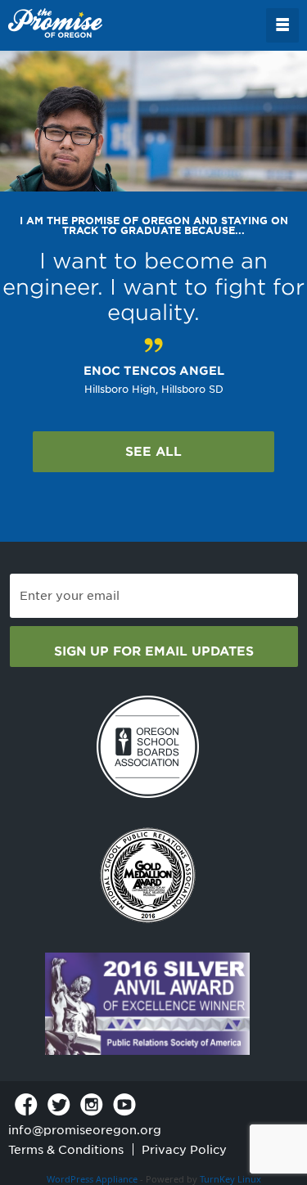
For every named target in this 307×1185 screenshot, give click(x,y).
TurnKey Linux (230, 1179)
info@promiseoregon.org (84, 1130)
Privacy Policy (184, 1149)
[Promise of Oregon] (55, 23)
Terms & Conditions (66, 1149)
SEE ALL (153, 451)
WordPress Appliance (92, 1179)
